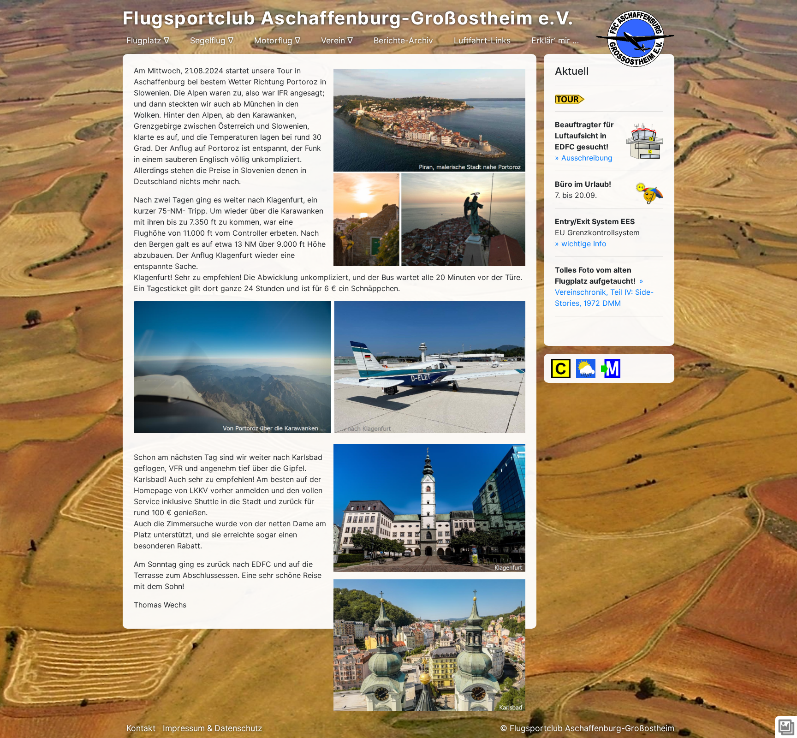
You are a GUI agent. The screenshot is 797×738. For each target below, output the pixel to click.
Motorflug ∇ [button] (277, 40)
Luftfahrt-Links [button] (482, 40)
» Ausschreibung (584, 157)
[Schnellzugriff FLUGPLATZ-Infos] (561, 368)
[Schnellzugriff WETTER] (585, 368)
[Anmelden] (610, 368)
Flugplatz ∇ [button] (147, 40)
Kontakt (140, 728)
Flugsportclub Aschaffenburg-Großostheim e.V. (348, 18)
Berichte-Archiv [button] (403, 40)
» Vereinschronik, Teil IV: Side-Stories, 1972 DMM (604, 292)
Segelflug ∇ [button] (211, 40)
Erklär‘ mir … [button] (555, 40)
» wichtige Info (581, 243)
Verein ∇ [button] (337, 40)
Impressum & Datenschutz (212, 728)
